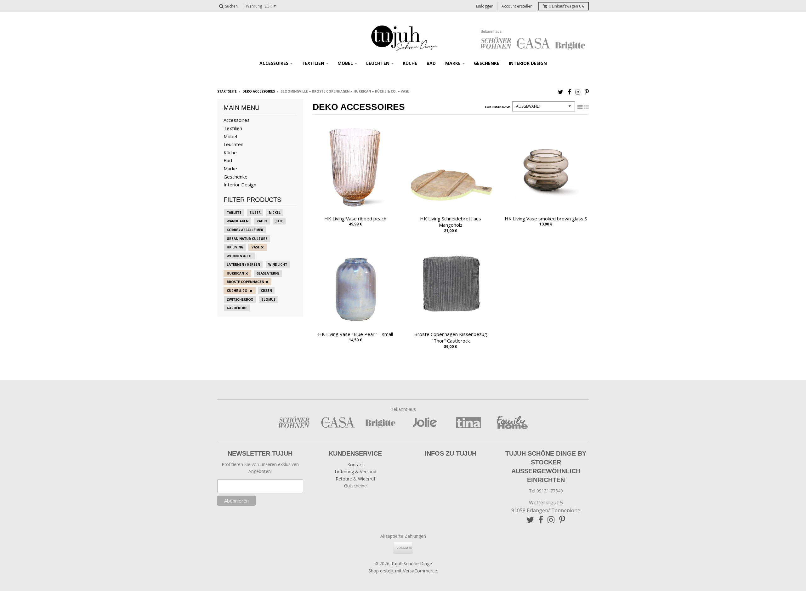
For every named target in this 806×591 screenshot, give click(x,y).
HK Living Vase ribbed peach (355, 218)
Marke (453, 63)
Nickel (275, 212)
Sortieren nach (497, 107)
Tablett (234, 212)
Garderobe (237, 308)
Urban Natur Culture (247, 238)
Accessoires (273, 63)
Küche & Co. (237, 290)
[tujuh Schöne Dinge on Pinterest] (587, 91)
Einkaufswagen (566, 6)
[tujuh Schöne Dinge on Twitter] (560, 91)
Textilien (313, 63)
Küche (410, 63)
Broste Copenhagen (245, 282)
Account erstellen (517, 6)
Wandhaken (237, 221)
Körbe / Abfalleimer (245, 230)
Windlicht (277, 264)
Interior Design (528, 63)
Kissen (266, 290)
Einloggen (484, 6)
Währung (254, 6)
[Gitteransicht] (579, 107)
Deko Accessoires (258, 91)
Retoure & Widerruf (355, 479)
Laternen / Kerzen (243, 264)
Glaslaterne (268, 273)
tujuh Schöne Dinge (412, 563)
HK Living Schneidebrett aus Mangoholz (450, 221)
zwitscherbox (240, 299)
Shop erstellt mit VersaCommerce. (403, 571)
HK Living (235, 247)
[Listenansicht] (586, 107)
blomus (268, 299)
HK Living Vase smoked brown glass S (546, 218)
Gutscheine (355, 486)
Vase (256, 247)
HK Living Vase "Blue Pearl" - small (355, 334)
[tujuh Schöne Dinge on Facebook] (569, 91)
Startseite (227, 91)
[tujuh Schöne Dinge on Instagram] (578, 91)
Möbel (345, 63)
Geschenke (486, 63)
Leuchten (377, 63)
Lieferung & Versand (355, 472)
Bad (431, 63)
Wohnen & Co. (240, 256)
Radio (262, 221)
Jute (279, 221)
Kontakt (355, 465)
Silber (255, 212)
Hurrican (235, 273)
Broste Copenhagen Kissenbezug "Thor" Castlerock (450, 337)
